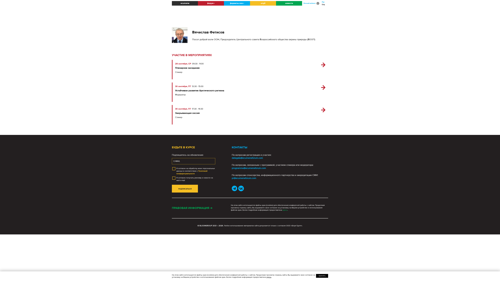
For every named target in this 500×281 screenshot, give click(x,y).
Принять (322, 276)
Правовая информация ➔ (192, 208)
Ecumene (185, 3)
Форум (210, 3)
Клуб (263, 3)
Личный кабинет (309, 3)
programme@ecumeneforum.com (249, 168)
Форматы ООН (236, 3)
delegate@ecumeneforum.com (247, 158)
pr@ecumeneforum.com (244, 178)
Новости (289, 3)
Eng (323, 4)
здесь (285, 210)
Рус (323, 2)
